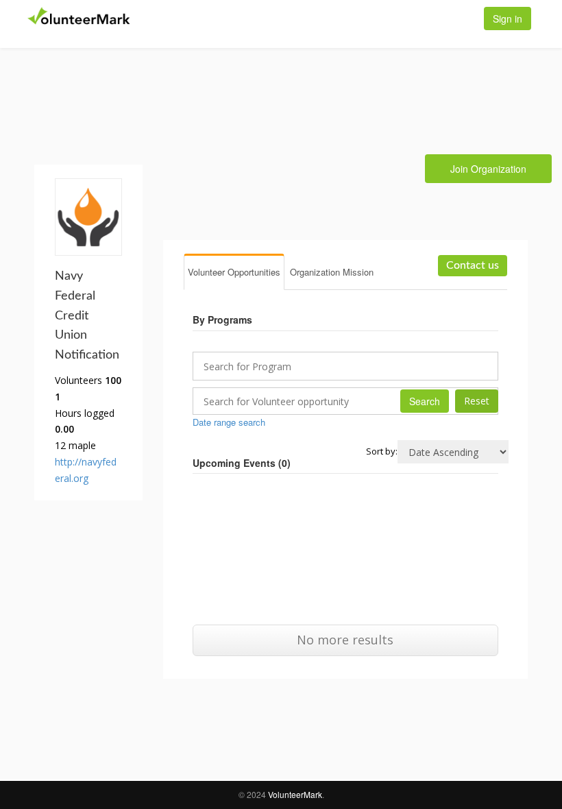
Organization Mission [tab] (332, 271)
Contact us (472, 265)
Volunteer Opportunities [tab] (234, 271)
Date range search (229, 421)
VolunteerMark (295, 794)
